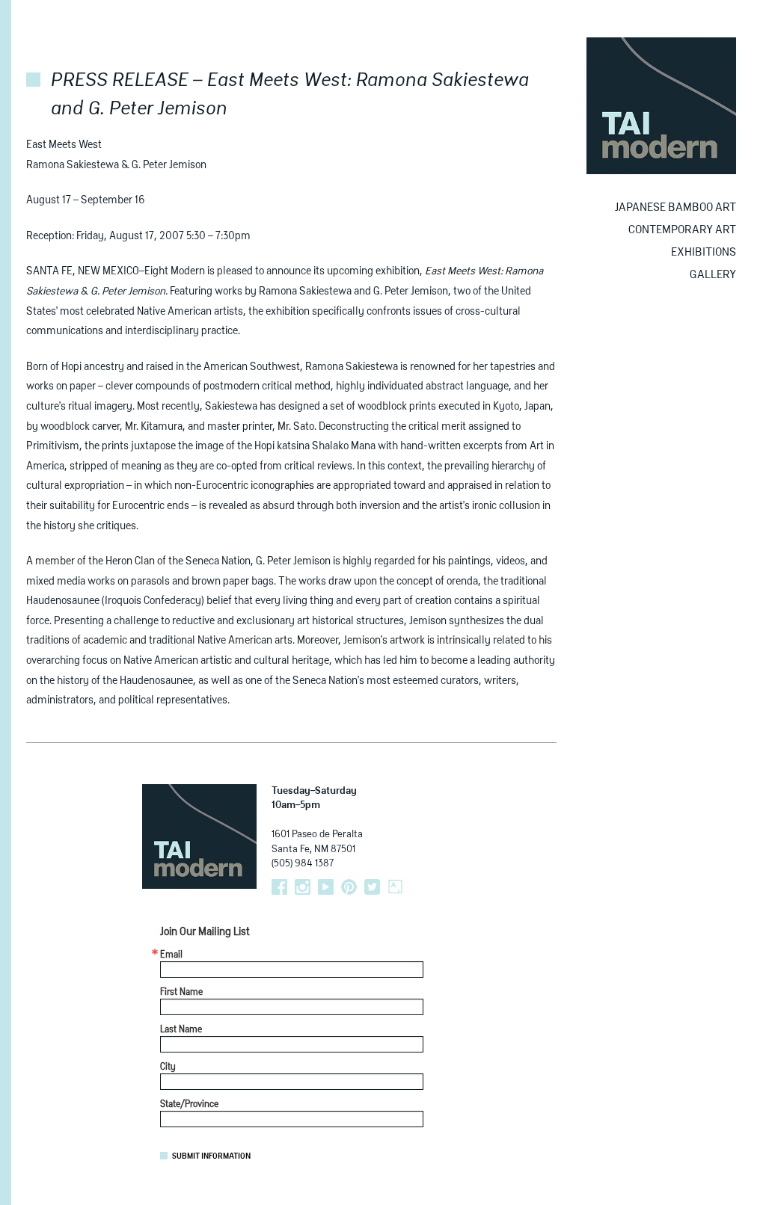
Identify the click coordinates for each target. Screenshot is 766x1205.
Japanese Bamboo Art (675, 207)
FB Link (279, 887)
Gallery (713, 274)
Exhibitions (703, 252)
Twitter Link (372, 887)
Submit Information (211, 1156)
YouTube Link (326, 887)
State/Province (189, 1104)
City (168, 1067)
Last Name (181, 1030)
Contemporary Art (682, 229)
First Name (181, 992)
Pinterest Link (349, 887)
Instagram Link (302, 887)
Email (171, 955)
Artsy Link (395, 887)
